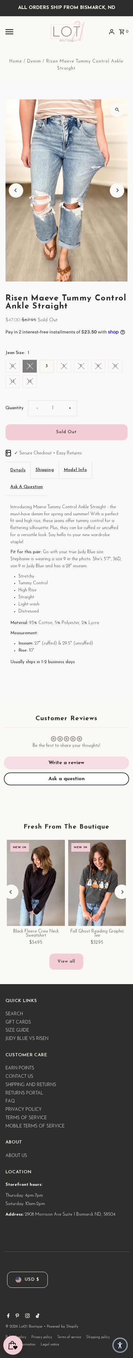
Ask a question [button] (66, 778)
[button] (120, 1345)
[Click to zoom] (117, 110)
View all (66, 961)
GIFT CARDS (18, 1022)
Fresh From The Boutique (66, 827)
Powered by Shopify (62, 1326)
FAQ (10, 1101)
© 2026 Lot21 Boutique (24, 1326)
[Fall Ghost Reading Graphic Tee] (97, 883)
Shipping (45, 470)
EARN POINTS (19, 1068)
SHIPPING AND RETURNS (30, 1085)
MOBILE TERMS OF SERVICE (35, 1126)
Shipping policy (98, 1337)
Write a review (66, 762)
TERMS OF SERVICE (26, 1118)
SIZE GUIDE (17, 1030)
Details (18, 470)
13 (13, 381)
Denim (34, 61)
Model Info (75, 470)
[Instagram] (27, 1317)
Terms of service (69, 1337)
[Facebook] (7, 1317)
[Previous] (16, 190)
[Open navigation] (23, 32)
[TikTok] (36, 1317)
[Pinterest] (16, 1317)
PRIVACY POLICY (23, 1110)
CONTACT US (19, 1077)
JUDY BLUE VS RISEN (26, 1039)
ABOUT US (16, 1156)
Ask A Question (26, 487)
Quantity (14, 408)
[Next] (117, 190)
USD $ (32, 1280)
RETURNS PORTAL (24, 1093)
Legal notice (50, 1344)
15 (30, 381)
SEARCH (14, 1014)
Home (15, 61)
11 (115, 366)
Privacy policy (41, 1337)
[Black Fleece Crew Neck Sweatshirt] (36, 883)
